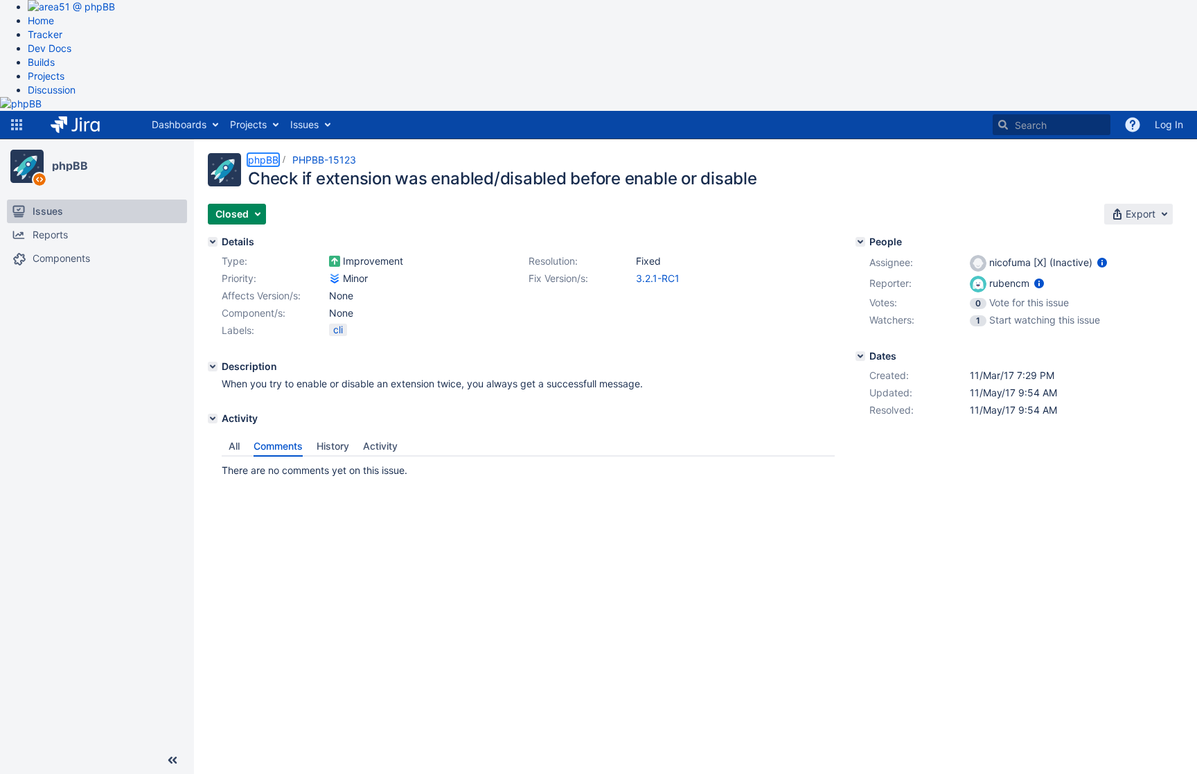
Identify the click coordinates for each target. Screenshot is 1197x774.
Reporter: (890, 283)
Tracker (45, 34)
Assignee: (891, 262)
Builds (41, 62)
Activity (380, 446)
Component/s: (253, 313)
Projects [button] (248, 124)
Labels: (238, 330)
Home (41, 20)
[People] (860, 242)
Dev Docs (49, 48)
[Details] (213, 242)
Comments (278, 446)
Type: (234, 261)
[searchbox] (1051, 124)
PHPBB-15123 (324, 160)
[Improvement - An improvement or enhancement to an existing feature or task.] (334, 261)
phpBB (70, 165)
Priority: (239, 278)
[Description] (213, 366)
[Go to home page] (85, 125)
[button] (16, 125)
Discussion (52, 90)
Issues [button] (304, 124)
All (234, 446)
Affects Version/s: (261, 295)
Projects (46, 76)
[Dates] (860, 356)
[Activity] (213, 418)
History (333, 446)
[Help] (1132, 125)
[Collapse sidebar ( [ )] (172, 760)
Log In (1169, 124)
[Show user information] (1102, 262)
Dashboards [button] (179, 124)
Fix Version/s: (558, 278)
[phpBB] (27, 166)
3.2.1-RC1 (658, 278)
